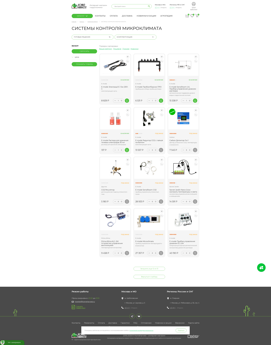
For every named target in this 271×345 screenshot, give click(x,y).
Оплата (114, 16)
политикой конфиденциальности (141, 330)
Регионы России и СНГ (180, 291)
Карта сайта (193, 323)
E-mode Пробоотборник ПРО (148, 87)
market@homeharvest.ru (85, 302)
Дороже (125, 49)
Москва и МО (128, 291)
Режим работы (80, 291)
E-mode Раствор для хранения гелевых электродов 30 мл (114, 141)
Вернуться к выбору (149, 277)
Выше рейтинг (105, 49)
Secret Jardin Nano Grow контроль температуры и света (183, 191)
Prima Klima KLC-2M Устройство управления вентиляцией (112, 243)
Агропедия (166, 16)
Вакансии (180, 323)
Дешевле (117, 49)
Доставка (127, 16)
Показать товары (84, 64)
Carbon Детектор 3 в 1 (178, 140)
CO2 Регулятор (108, 190)
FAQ (135, 323)
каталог (81, 16)
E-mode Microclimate (144, 241)
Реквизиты (89, 323)
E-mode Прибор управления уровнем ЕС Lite (182, 242)
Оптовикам (146, 323)
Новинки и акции (146, 16)
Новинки (134, 49)
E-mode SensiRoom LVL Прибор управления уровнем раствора (182, 89)
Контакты (100, 16)
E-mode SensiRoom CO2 (145, 190)
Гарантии (125, 323)
